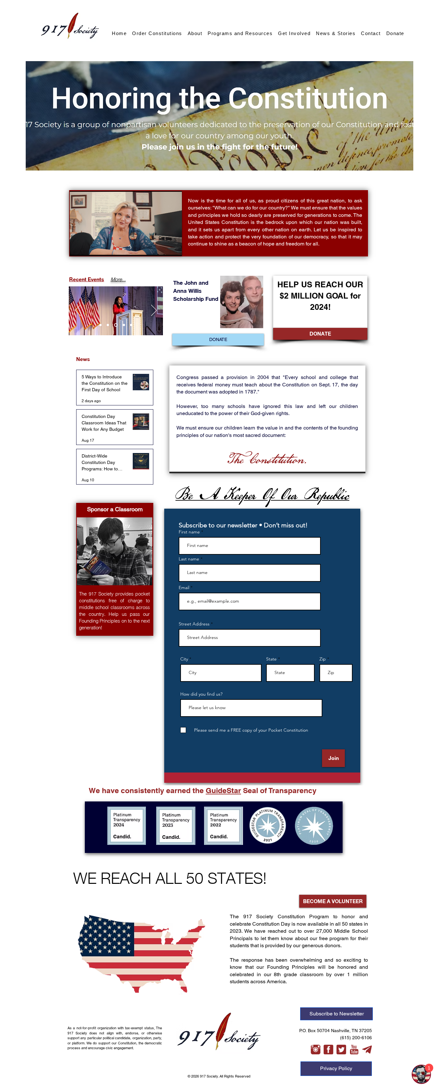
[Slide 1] (100, 325)
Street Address (195, 624)
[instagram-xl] (315, 1049)
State (271, 659)
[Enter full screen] (173, 247)
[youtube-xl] (354, 1049)
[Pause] (78, 247)
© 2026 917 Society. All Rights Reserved (219, 1076)
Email (185, 587)
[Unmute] (89, 247)
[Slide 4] (123, 325)
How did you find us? (201, 694)
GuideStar (223, 790)
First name (189, 532)
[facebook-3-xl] (328, 1049)
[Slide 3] (115, 325)
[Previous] (78, 311)
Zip (322, 659)
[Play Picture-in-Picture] (162, 247)
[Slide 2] (108, 325)
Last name (189, 559)
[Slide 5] (131, 325)
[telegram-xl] (367, 1049)
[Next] (154, 311)
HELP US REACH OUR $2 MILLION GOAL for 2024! (320, 296)
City (184, 659)
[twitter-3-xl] (341, 1049)
